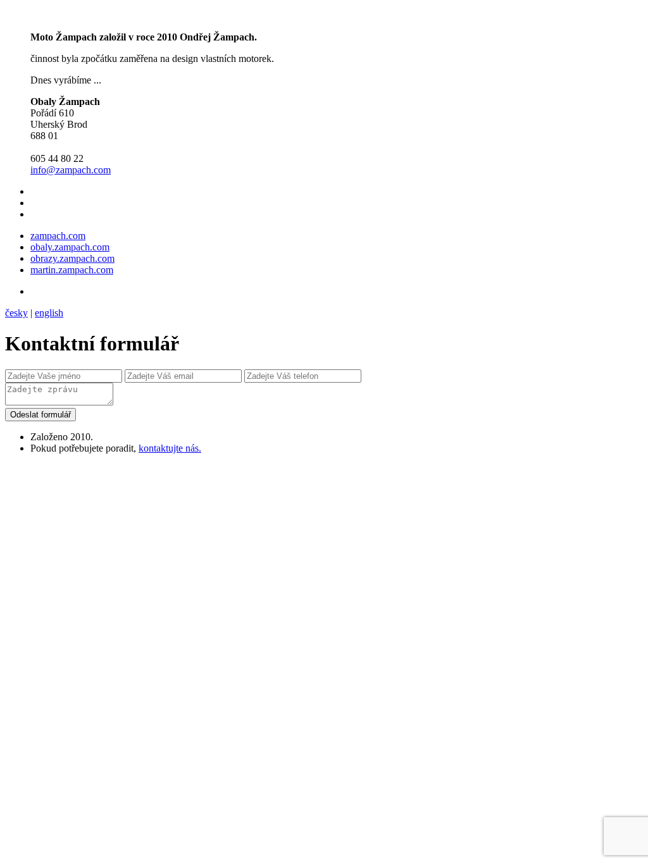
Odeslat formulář (40, 414)
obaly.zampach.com (69, 247)
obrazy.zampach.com (72, 258)
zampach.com (57, 235)
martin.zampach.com (71, 269)
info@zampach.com (70, 169)
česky (16, 312)
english (49, 312)
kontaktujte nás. (170, 448)
